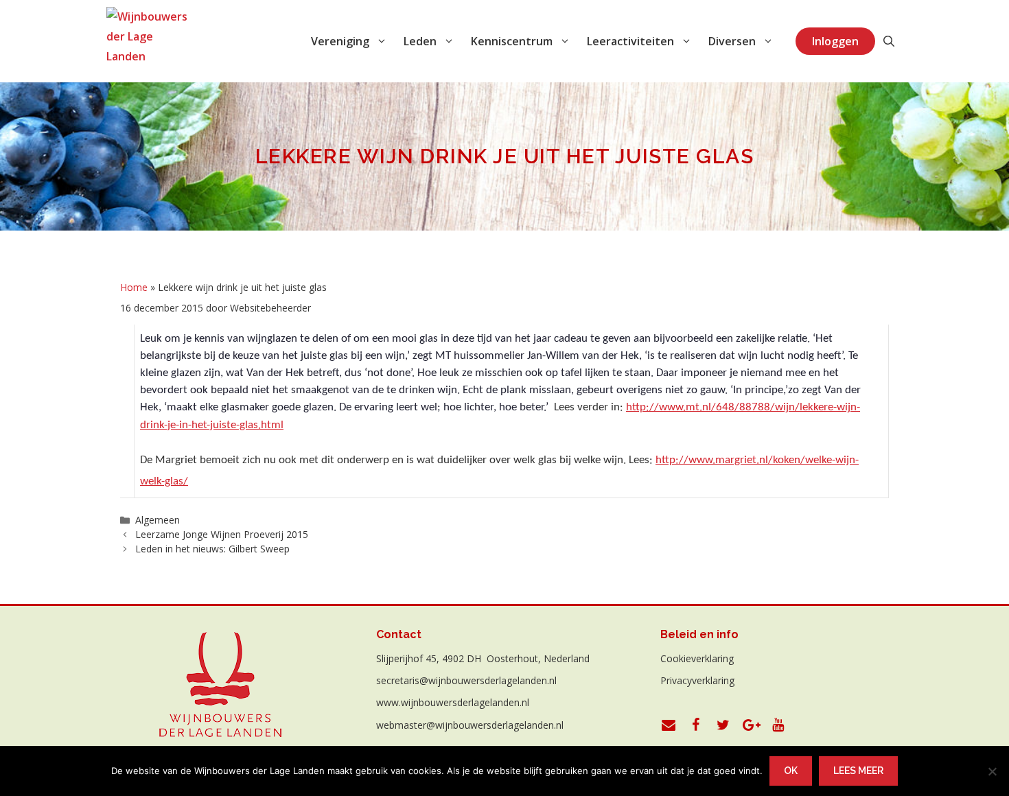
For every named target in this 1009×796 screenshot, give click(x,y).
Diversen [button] (732, 41)
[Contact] (668, 725)
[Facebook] (696, 725)
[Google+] (751, 725)
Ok (791, 770)
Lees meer (858, 770)
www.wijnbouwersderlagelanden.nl (452, 702)
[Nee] (992, 771)
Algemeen (157, 519)
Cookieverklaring (697, 658)
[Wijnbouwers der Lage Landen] (146, 41)
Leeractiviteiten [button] (630, 41)
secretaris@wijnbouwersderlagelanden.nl (466, 680)
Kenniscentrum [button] (512, 41)
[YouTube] (778, 725)
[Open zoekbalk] (889, 41)
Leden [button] (420, 41)
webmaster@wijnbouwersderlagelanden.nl (470, 724)
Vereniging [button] (340, 41)
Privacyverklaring (697, 680)
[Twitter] (723, 725)
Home (134, 287)
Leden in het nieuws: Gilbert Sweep (212, 548)
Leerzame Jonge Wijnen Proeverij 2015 (221, 534)
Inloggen (835, 41)
